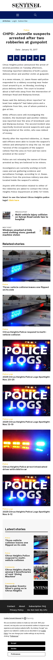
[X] (17, 58)
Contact (11, 606)
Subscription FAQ (37, 606)
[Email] (42, 58)
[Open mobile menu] (17, 15)
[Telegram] (36, 58)
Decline (13, 649)
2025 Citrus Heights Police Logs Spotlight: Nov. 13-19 (26, 423)
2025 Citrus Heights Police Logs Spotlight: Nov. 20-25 (26, 378)
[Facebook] (10, 58)
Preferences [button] (14, 636)
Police (5, 284)
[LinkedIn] (23, 58)
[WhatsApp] (30, 58)
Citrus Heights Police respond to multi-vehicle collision (24, 333)
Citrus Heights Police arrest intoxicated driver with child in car (25, 468)
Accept (13, 643)
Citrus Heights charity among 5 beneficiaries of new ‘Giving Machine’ (18, 573)
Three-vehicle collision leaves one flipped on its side (26, 288)
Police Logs (8, 374)
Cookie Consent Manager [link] (12, 618)
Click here (14, 200)
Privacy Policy (16, 610)
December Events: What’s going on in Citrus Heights (15, 588)
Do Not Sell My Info (37, 610)
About (22, 606)
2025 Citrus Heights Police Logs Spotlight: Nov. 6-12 (26, 513)
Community (10, 567)
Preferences (15, 654)
